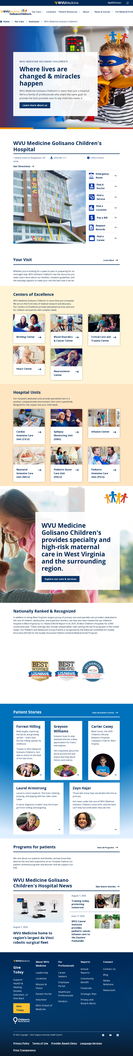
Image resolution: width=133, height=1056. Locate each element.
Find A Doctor (97, 186)
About (86, 11)
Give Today (20, 1008)
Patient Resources (68, 11)
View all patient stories (103, 712)
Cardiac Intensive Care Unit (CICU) (24, 435)
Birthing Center (25, 336)
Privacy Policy (21, 1043)
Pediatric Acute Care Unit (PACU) (63, 473)
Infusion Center (100, 431)
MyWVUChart (114, 2)
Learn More (108, 260)
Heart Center (24, 368)
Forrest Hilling (28, 726)
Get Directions (21, 166)
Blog (105, 974)
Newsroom (109, 990)
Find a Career (97, 238)
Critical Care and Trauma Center (101, 338)
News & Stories (102, 11)
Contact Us (109, 969)
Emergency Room (99, 175)
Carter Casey (102, 726)
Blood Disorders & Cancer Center (63, 338)
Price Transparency (24, 1050)
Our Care (36, 11)
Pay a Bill (99, 218)
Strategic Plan (88, 993)
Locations (51, 11)
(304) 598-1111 (60, 158)
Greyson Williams (61, 728)
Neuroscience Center (62, 373)
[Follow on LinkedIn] (118, 1035)
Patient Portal (43, 993)
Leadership (42, 972)
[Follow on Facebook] (103, 1035)
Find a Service (97, 197)
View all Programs (105, 847)
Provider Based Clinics (64, 1043)
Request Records (97, 227)
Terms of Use (40, 1043)
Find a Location (98, 207)
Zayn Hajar (82, 788)
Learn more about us (35, 105)
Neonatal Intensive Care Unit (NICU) (24, 473)
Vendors (62, 1001)
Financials (86, 988)
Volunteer (41, 999)
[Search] (127, 3)
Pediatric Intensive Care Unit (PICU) (99, 473)
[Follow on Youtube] (110, 1035)
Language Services (91, 1043)
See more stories (106, 886)
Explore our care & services (60, 579)
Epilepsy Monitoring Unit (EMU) (63, 435)
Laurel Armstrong (31, 788)
